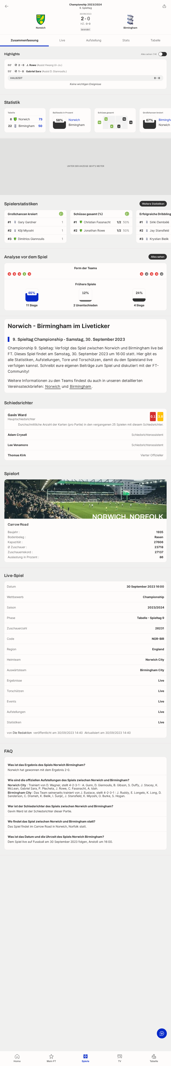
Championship (153, 597)
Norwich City (155, 659)
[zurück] (6, 6)
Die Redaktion (22, 732)
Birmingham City (152, 670)
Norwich (52, 386)
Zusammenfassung (24, 40)
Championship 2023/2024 (85, 4)
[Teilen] (164, 6)
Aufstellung (93, 40)
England (158, 649)
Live (62, 40)
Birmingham (80, 386)
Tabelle (155, 40)
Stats (126, 40)
